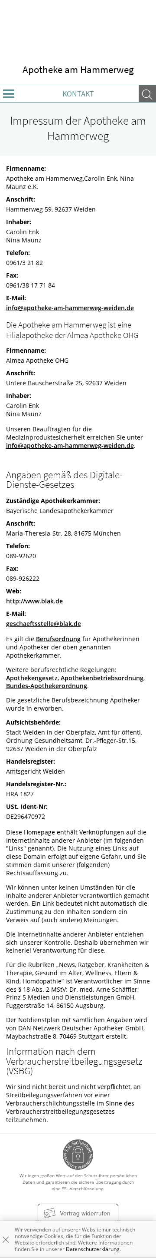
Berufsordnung (58, 639)
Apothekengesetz (32, 678)
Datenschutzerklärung (93, 1249)
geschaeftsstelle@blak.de (43, 624)
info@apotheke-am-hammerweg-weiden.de (70, 308)
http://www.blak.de (34, 601)
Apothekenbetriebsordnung (102, 678)
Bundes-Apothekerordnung (46, 686)
